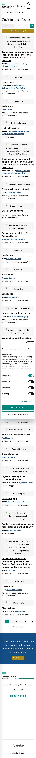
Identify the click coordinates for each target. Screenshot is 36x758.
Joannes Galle (8, 173)
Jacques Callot (27, 482)
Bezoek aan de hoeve (12, 210)
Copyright (7, 685)
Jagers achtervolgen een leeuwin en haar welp (14, 477)
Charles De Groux (14, 589)
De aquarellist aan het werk (16, 189)
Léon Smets (7, 109)
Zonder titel (8, 293)
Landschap (7, 255)
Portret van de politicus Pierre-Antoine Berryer (17, 234)
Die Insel (26, 502)
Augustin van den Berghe (13, 133)
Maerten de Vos (23, 171)
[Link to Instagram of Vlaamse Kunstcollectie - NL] (15, 696)
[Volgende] (32, 621)
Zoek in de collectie (16, 12)
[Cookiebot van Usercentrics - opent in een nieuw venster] (25, 342)
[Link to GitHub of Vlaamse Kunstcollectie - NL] (21, 696)
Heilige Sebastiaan (11, 128)
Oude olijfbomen (10, 454)
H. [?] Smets (11, 570)
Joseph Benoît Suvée (20, 131)
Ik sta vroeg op (9, 498)
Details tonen (25, 401)
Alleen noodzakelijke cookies (18, 414)
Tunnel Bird (7, 274)
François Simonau (14, 530)
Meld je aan (18, 658)
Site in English (18, 690)
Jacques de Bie (21, 173)
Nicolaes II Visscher (10, 66)
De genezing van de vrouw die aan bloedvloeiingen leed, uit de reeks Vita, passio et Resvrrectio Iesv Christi (18, 163)
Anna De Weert (8, 457)
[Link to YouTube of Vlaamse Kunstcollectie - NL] (24, 696)
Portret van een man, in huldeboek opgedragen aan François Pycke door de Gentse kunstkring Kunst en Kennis (17, 562)
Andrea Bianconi (9, 278)
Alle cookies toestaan (18, 408)
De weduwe (7, 586)
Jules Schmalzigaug (20, 316)
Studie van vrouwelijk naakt (16, 434)
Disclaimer (28, 685)
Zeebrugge (7, 106)
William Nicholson (14, 502)
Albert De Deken (14, 192)
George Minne (8, 419)
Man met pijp (8, 608)
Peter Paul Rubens (18, 88)
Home (4, 12)
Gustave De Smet (13, 258)
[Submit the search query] (32, 26)
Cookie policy (18, 685)
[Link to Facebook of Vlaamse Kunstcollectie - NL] (11, 696)
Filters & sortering (17, 31)
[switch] (31, 381)
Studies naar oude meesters (16, 313)
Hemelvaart (8, 82)
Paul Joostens (8, 438)
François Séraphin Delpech (13, 239)
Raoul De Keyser (13, 297)
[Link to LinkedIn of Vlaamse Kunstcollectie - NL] (18, 696)
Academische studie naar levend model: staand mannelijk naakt (18, 525)
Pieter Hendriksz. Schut (16, 64)
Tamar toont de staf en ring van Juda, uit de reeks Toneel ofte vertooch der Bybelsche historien (17, 56)
